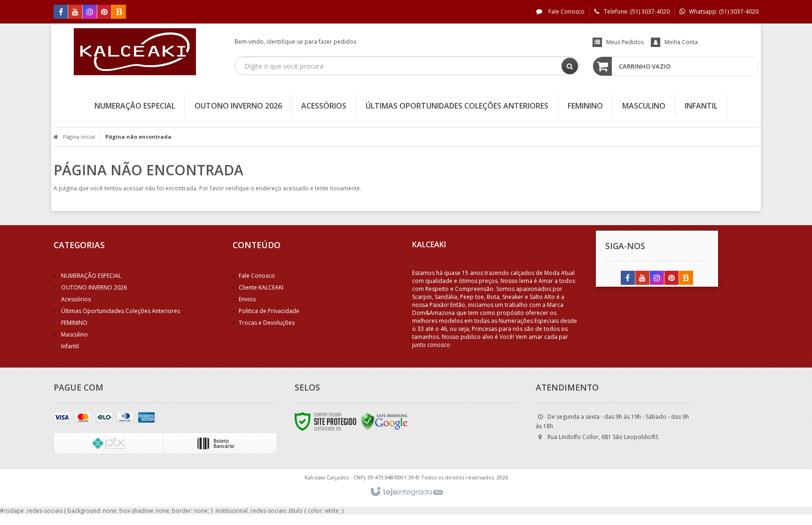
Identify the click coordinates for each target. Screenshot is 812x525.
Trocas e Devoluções (267, 323)
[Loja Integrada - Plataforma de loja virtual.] (406, 492)
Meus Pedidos (625, 42)
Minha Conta (681, 42)
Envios (247, 299)
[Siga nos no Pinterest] (104, 12)
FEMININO (74, 323)
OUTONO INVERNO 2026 (94, 287)
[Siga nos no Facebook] (61, 12)
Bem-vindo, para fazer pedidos (295, 42)
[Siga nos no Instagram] (90, 12)
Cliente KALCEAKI (261, 287)
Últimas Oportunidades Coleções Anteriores (120, 311)
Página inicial (79, 136)
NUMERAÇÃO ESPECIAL (91, 276)
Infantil (70, 346)
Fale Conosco (566, 12)
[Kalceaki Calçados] (135, 51)
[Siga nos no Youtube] (75, 12)
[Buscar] (570, 66)
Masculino (74, 334)
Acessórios (76, 299)
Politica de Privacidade (269, 311)
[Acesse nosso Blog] (119, 12)
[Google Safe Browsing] (384, 421)
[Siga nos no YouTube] (642, 278)
